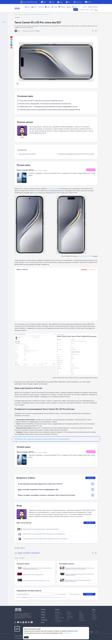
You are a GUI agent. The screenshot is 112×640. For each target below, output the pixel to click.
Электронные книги (58, 621)
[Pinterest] (11, 37)
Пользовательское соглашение (20, 636)
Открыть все (90, 477)
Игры (45, 2)
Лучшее (48, 7)
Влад (19, 30)
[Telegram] (84, 7)
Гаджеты (68, 612)
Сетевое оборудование (59, 617)
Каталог (28, 7)
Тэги (96, 631)
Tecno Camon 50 (26, 552)
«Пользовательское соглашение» (38, 597)
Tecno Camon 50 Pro (25, 170)
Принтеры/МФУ (70, 616)
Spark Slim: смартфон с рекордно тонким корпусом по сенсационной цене (42, 439)
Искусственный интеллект (30, 2)
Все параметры (90, 169)
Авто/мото (69, 611)
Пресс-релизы (96, 10)
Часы (52, 2)
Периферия (81, 615)
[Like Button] (95, 31)
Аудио (80, 611)
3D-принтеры (57, 611)
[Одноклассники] (11, 48)
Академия (94, 611)
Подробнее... (67, 633)
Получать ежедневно (61, 594)
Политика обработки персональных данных (22, 638)
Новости (35, 7)
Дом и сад (94, 614)
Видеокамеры (57, 612)
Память (68, 615)
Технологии (62, 7)
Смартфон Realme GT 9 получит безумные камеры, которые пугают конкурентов (41, 529)
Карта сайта (91, 631)
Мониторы (81, 613)
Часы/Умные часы (82, 620)
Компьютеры (69, 613)
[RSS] (90, 637)
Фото (61, 2)
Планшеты (57, 616)
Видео (75, 7)
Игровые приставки (58, 613)
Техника (55, 7)
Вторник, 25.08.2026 (92, 7)
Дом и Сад (79, 2)
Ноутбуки (56, 615)
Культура (93, 617)
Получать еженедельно (75, 594)
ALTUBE (89, 2)
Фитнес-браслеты (58, 620)
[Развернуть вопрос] (92, 483)
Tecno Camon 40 (52, 188)
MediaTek (20, 552)
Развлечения (94, 619)
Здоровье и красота (94, 615)
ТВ (67, 619)
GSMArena (22, 548)
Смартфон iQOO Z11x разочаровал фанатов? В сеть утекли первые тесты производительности (44, 534)
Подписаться (89, 594)
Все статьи (89, 522)
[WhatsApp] (11, 40)
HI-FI (69, 2)
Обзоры (42, 7)
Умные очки (81, 619)
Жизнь (70, 7)
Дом (80, 612)
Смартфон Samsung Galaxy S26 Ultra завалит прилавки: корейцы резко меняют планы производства (45, 538)
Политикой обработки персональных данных (58, 597)
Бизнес (93, 612)
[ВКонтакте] (11, 45)
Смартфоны (17, 17)
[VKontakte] (85, 7)
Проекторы (81, 616)
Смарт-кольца (69, 617)
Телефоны (57, 619)
